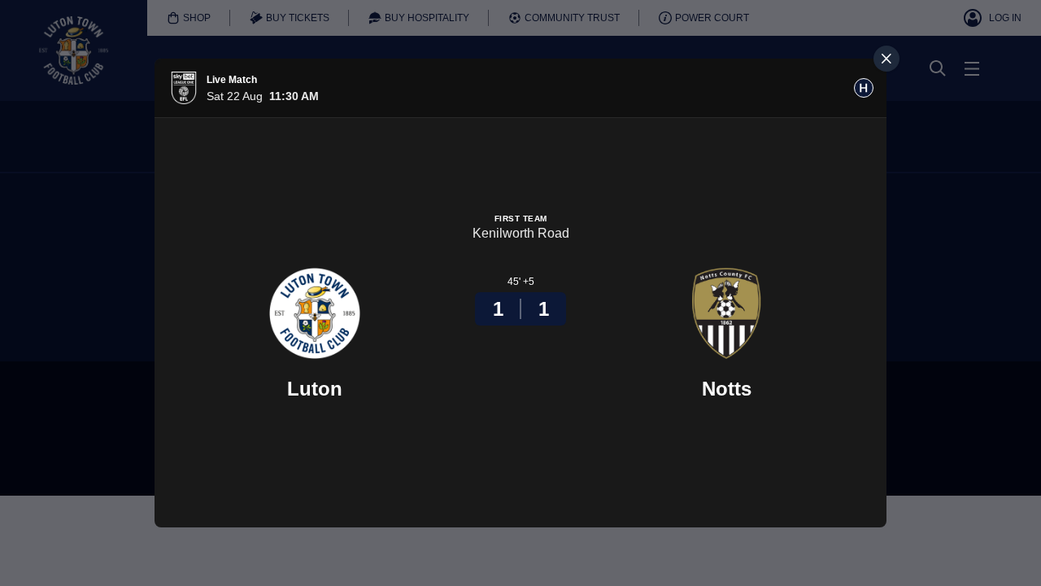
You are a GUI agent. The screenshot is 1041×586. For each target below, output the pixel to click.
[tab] (863, 87)
